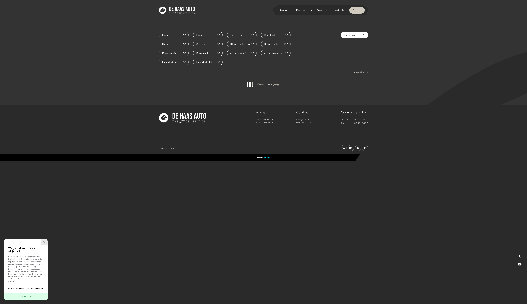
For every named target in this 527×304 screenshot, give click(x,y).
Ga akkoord (26, 296)
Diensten (301, 10)
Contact (357, 10)
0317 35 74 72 (303, 122)
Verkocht (340, 10)
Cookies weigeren (35, 288)
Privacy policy (166, 148)
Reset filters (360, 72)
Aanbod (284, 10)
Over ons (322, 10)
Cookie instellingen (16, 288)
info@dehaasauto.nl (307, 119)
